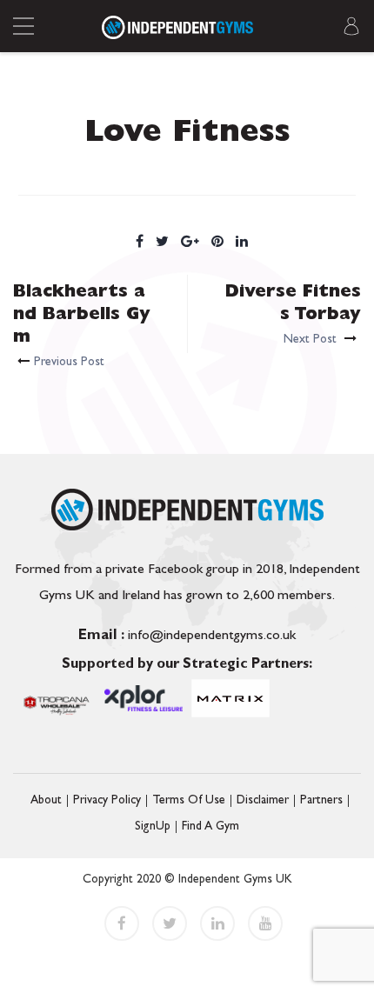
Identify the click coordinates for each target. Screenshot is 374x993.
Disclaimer (263, 801)
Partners (321, 801)
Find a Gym (210, 827)
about (46, 801)
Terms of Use (188, 801)
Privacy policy (107, 801)
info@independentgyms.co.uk (187, 636)
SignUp (152, 827)
